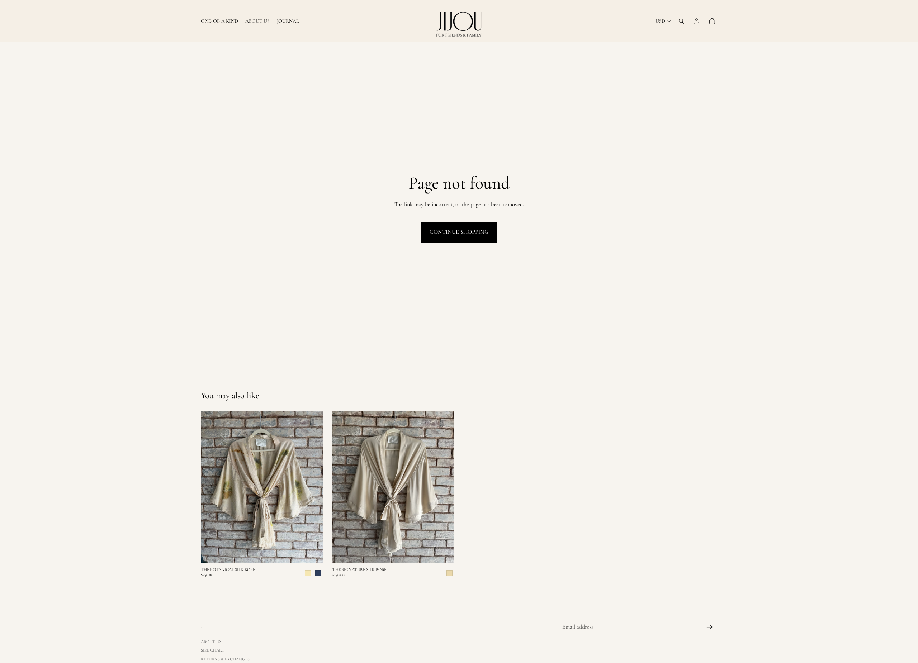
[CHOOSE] (312, 552)
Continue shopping (459, 231)
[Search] (681, 21)
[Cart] (712, 21)
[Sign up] (709, 626)
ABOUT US (211, 641)
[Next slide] (312, 487)
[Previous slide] (211, 487)
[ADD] (443, 552)
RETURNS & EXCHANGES (225, 658)
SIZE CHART (212, 650)
